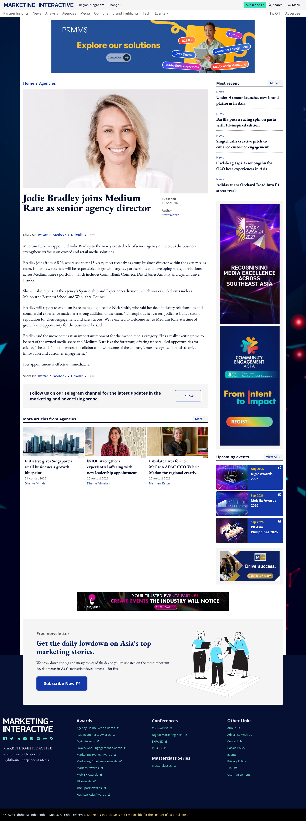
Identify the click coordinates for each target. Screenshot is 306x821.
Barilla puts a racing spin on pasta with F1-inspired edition (246, 122)
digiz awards (88, 741)
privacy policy (236, 761)
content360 (162, 728)
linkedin (77, 234)
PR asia (159, 748)
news (37, 13)
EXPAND (159, 741)
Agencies (47, 83)
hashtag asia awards (92, 794)
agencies (69, 13)
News (220, 92)
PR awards (86, 781)
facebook (59, 234)
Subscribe (256, 5)
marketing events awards (95, 755)
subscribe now (65, 685)
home (28, 83)
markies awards (90, 768)
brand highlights (125, 13)
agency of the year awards (96, 728)
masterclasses (164, 766)
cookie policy (236, 748)
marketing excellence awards (97, 761)
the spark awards (91, 788)
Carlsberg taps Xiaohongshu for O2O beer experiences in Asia (244, 165)
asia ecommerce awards (94, 735)
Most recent (246, 83)
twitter (42, 234)
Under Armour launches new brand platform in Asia (247, 100)
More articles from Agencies (113, 418)
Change (113, 5)
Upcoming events (246, 456)
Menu (296, 5)
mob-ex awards (89, 774)
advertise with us (239, 735)
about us (233, 728)
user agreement (238, 774)
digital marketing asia (167, 735)
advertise (292, 13)
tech (146, 13)
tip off (275, 13)
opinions (101, 13)
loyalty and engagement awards (100, 748)
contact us (234, 741)
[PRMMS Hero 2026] (153, 46)
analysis (51, 13)
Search (277, 5)
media (85, 13)
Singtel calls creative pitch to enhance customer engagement (242, 144)
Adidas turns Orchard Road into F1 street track (248, 187)
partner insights (16, 13)
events (160, 13)
